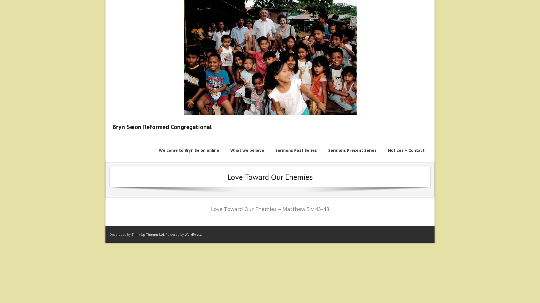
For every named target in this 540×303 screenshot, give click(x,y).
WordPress (193, 234)
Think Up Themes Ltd (148, 234)
